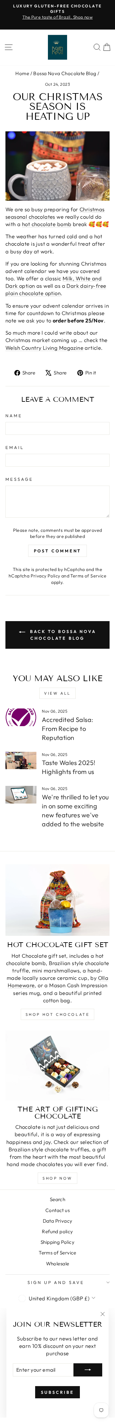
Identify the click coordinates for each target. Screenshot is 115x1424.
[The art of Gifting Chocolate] (57, 1065)
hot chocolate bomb (46, 224)
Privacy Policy (45, 576)
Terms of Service (88, 576)
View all (57, 693)
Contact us (57, 1210)
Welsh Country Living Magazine (44, 347)
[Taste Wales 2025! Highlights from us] (20, 760)
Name (13, 415)
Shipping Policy (57, 1242)
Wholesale (57, 1264)
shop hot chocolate (58, 1014)
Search (57, 1199)
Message (19, 479)
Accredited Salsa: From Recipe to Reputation (67, 729)
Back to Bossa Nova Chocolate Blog (62, 635)
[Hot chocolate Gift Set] (57, 900)
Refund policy (57, 1231)
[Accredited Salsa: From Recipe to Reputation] (20, 717)
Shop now (57, 1178)
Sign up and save (56, 1282)
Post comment (57, 550)
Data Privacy (58, 1221)
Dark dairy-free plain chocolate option (55, 289)
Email (14, 447)
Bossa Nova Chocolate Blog (64, 73)
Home (22, 73)
